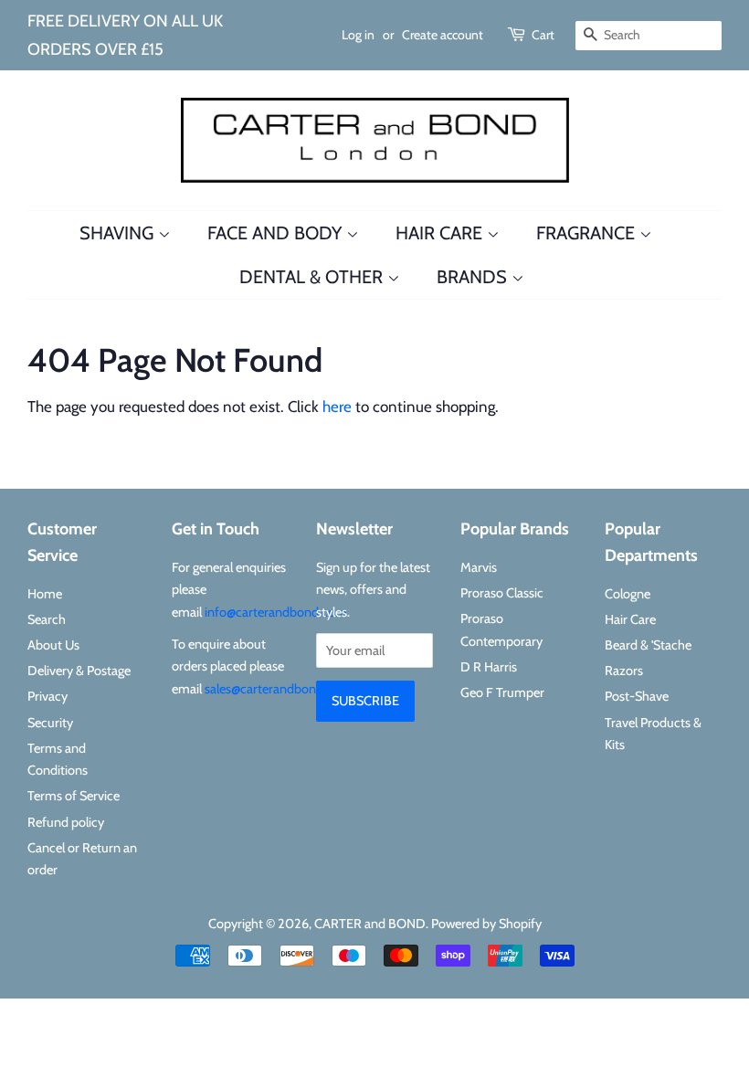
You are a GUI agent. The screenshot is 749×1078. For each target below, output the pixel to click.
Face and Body (276, 233)
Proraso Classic (501, 593)
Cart (543, 34)
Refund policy (65, 822)
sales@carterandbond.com (278, 689)
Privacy (47, 696)
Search (46, 619)
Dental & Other (313, 277)
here (337, 406)
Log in (358, 34)
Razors (624, 670)
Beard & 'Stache (648, 645)
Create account (442, 34)
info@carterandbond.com (276, 612)
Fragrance (587, 233)
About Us (53, 645)
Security (50, 722)
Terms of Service (73, 795)
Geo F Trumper (502, 692)
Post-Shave (637, 696)
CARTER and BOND (370, 923)
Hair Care (441, 233)
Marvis (478, 567)
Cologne (627, 594)
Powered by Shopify (486, 923)
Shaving (118, 233)
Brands (474, 277)
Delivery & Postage (79, 670)
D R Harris (488, 667)
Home (44, 594)
